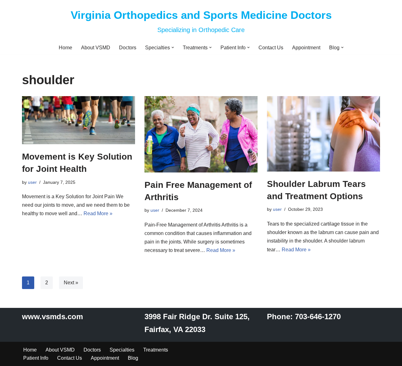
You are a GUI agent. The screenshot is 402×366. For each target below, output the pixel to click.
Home (65, 47)
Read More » (98, 213)
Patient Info (35, 358)
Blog (133, 358)
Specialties (122, 349)
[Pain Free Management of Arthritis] (201, 134)
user (32, 182)
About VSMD (95, 47)
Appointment (306, 47)
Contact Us (270, 47)
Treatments (155, 349)
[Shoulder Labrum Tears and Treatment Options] (323, 134)
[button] (172, 47)
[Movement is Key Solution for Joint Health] (78, 120)
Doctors (127, 47)
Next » (71, 282)
